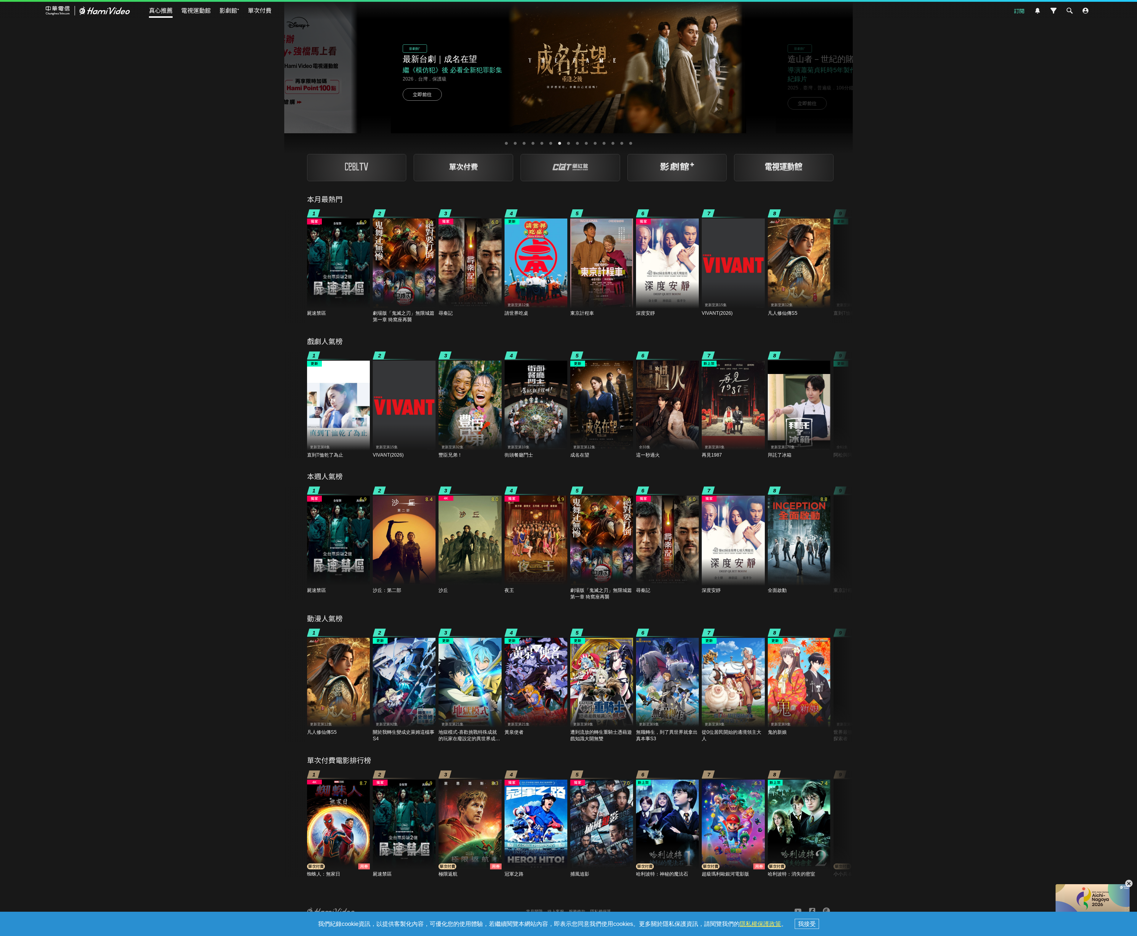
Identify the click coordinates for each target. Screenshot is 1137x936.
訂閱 (1019, 11)
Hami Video (88, 11)
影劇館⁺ (229, 10)
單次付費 (260, 10)
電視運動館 (196, 10)
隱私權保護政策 (760, 924)
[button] (506, 143)
